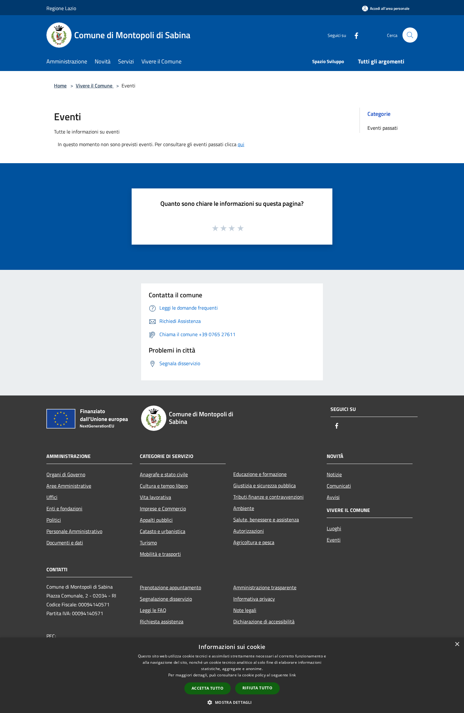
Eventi (334, 540)
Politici (53, 520)
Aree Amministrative (68, 486)
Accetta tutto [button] (207, 688)
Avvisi (333, 497)
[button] (232, 702)
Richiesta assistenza (161, 621)
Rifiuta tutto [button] (257, 688)
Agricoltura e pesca (253, 542)
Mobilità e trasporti (160, 554)
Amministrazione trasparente (264, 587)
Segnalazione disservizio (166, 599)
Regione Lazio (61, 8)
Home (60, 85)
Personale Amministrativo (74, 531)
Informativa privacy (254, 599)
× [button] (457, 644)
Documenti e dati (64, 542)
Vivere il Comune (95, 85)
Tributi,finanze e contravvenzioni (268, 497)
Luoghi (334, 528)
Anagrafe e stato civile (164, 474)
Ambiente (243, 508)
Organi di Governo (65, 474)
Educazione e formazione (260, 474)
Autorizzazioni (248, 531)
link (292, 675)
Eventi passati (382, 128)
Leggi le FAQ (153, 610)
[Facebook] (354, 35)
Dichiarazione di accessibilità (263, 621)
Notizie (334, 474)
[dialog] (232, 675)
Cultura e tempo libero (164, 486)
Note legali (244, 610)
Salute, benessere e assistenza (266, 519)
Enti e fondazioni (64, 508)
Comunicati (339, 486)
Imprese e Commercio (163, 508)
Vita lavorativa (155, 497)
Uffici (51, 497)
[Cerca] (410, 35)
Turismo (148, 542)
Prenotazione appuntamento (170, 587)
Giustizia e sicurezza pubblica (264, 485)
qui (241, 144)
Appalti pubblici (156, 520)
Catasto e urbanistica (162, 531)
